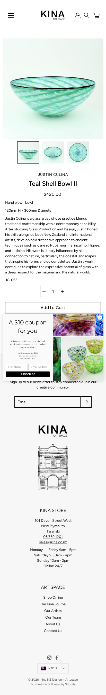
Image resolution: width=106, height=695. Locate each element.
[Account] (78, 15)
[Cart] (97, 15)
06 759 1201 (53, 537)
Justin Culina (53, 174)
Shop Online (53, 597)
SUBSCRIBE (28, 374)
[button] (87, 15)
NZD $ (52, 668)
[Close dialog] (100, 317)
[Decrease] (44, 291)
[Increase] (62, 291)
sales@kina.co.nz (53, 542)
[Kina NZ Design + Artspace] (53, 15)
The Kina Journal (53, 604)
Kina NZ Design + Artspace (59, 679)
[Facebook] (56, 658)
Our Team (53, 617)
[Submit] (86, 402)
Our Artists (53, 611)
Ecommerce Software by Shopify (53, 684)
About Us (53, 624)
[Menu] (10, 15)
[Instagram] (49, 658)
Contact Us (53, 631)
